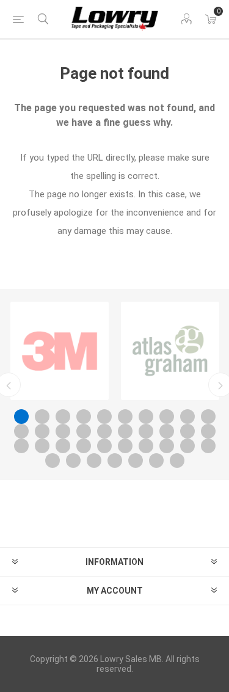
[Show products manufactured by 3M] (59, 351)
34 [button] (114, 460)
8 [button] (166, 416)
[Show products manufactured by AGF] (170, 351)
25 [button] (104, 446)
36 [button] (156, 460)
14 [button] (83, 431)
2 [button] (42, 416)
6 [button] (125, 416)
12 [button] (42, 431)
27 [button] (146, 446)
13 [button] (63, 431)
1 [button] (21, 416)
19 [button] (187, 431)
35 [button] (135, 460)
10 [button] (208, 416)
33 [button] (94, 460)
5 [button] (104, 416)
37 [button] (177, 460)
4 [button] (83, 416)
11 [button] (21, 431)
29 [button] (187, 446)
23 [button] (63, 446)
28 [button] (166, 446)
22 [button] (42, 446)
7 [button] (146, 416)
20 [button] (208, 431)
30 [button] (208, 446)
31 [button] (52, 460)
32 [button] (73, 460)
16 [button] (125, 431)
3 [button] (63, 416)
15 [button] (104, 431)
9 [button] (187, 416)
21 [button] (21, 446)
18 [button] (166, 431)
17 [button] (146, 431)
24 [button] (83, 446)
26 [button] (125, 446)
